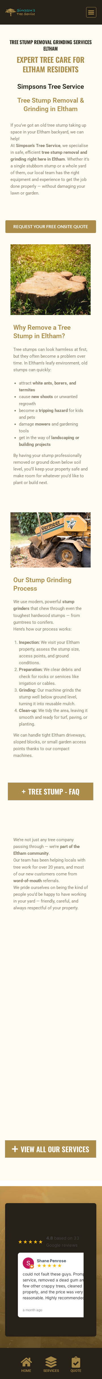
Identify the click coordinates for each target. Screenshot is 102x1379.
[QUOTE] (76, 1362)
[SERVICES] (51, 1362)
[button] (91, 12)
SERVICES (51, 1371)
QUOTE (76, 1371)
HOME (26, 1371)
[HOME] (26, 1362)
